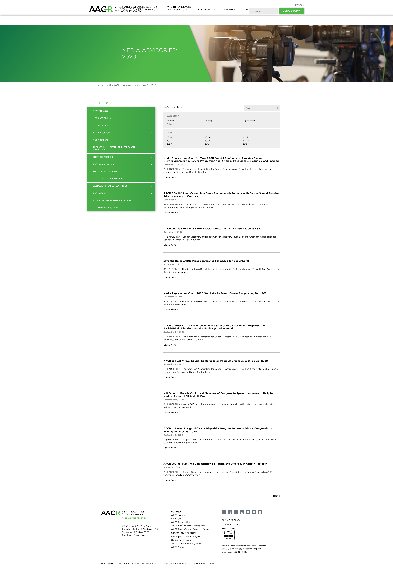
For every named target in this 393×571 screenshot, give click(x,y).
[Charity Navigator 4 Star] (228, 534)
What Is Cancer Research (175, 563)
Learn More (169, 177)
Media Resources (101, 133)
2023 (169, 141)
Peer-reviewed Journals (105, 171)
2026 (169, 137)
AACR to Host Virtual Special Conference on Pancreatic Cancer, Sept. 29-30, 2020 (215, 360)
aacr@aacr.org (137, 535)
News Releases (100, 111)
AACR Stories (99, 193)
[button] (151, 132)
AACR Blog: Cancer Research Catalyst (112, 200)
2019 (207, 144)
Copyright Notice (233, 524)
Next (275, 496)
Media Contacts (101, 125)
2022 (207, 141)
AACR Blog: (191, 529)
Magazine (183, 533)
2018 (245, 144)
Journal (170, 120)
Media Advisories (102, 118)
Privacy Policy (231, 520)
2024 (245, 137)
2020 (169, 144)
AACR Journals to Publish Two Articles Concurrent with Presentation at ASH (211, 228)
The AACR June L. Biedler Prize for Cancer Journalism (114, 148)
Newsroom (128, 85)
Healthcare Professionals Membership (139, 563)
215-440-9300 (142, 532)
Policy (169, 124)
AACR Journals (179, 515)
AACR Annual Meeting (104, 164)
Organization (249, 120)
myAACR (299, 5)
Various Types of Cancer (205, 563)
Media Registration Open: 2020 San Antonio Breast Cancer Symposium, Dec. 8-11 (214, 293)
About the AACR (111, 85)
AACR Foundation (181, 522)
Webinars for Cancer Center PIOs (110, 186)
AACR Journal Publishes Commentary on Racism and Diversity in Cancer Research (215, 463)
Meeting (209, 120)
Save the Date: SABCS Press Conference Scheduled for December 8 (206, 260)
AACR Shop (177, 547)
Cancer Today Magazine (105, 208)
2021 (245, 141)
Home (96, 85)
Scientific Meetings (103, 157)
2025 (207, 137)
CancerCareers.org (181, 540)
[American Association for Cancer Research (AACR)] (116, 9)
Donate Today (292, 11)
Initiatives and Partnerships (108, 178)
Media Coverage (101, 140)
